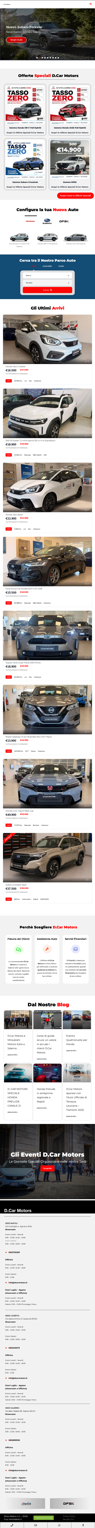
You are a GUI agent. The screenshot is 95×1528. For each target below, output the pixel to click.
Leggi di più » (13, 1055)
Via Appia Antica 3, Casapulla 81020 (21, 1319)
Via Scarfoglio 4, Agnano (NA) (18, 1226)
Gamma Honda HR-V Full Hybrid (25, 128)
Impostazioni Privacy (43, 1518)
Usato (61, 266)
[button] (3, 33)
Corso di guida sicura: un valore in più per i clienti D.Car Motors (46, 1044)
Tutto (33, 266)
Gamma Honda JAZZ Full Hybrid (70, 128)
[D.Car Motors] (6, 4)
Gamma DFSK (70, 182)
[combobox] (47, 275)
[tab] (31, 221)
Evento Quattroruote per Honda (76, 1040)
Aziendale (47, 266)
